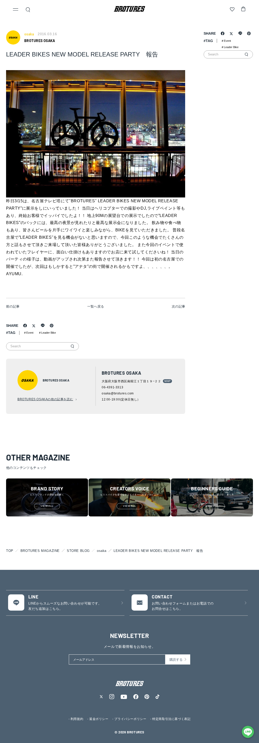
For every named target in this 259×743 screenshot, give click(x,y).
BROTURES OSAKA (39, 40)
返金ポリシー (99, 719)
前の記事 (13, 306)
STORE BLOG (78, 551)
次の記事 (178, 306)
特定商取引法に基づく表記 (171, 719)
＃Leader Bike (47, 332)
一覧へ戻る (95, 306)
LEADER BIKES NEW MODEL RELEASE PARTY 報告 (158, 551)
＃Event (28, 332)
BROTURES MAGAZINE (40, 551)
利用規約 (77, 719)
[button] (15, 10)
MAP (167, 381)
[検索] (72, 346)
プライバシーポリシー (130, 719)
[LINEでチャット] (248, 732)
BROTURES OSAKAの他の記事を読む (45, 399)
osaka (101, 551)
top (9, 551)
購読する (176, 659)
